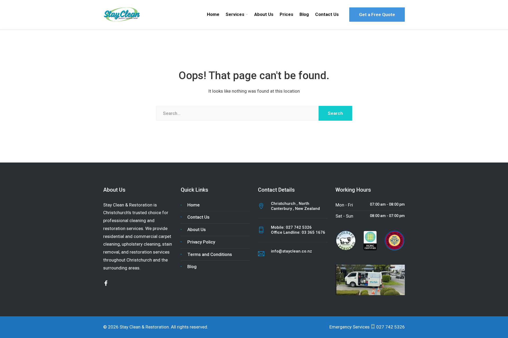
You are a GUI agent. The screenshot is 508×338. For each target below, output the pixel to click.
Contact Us (327, 14)
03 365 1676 (313, 232)
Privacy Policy (201, 242)
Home (213, 14)
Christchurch (284, 203)
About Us (263, 14)
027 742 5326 (299, 227)
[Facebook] (106, 283)
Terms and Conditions (209, 254)
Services (235, 14)
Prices (286, 14)
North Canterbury (290, 206)
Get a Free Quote (377, 14)
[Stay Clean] (122, 14)
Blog (304, 14)
